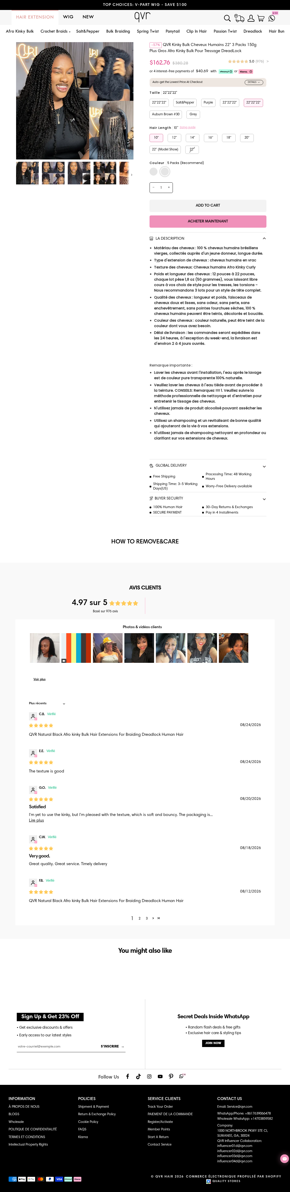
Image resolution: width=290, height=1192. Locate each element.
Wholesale (16, 1122)
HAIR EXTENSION (35, 17)
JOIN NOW (213, 1043)
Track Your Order (160, 1107)
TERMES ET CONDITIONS (27, 1137)
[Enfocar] (25, 151)
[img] (248, 61)
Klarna (83, 1137)
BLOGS (14, 1114)
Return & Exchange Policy (97, 1114)
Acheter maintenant (208, 222)
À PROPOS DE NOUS (24, 1107)
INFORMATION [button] (22, 1099)
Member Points (159, 1129)
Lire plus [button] (36, 821)
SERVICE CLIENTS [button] (164, 1099)
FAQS (82, 1129)
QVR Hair (164, 1176)
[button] (55, 31)
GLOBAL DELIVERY (171, 466)
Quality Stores (227, 1181)
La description (169, 239)
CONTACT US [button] (229, 1099)
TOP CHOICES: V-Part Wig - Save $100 (145, 5)
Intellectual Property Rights (28, 1144)
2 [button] (139, 918)
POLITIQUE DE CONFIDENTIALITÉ (33, 1129)
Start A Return (158, 1137)
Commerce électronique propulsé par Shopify (233, 1176)
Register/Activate (160, 1122)
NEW (88, 17)
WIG (68, 17)
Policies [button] (87, 1099)
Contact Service (160, 1144)
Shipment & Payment (93, 1107)
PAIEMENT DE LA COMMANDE (170, 1114)
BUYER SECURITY (169, 499)
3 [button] (147, 918)
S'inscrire (112, 1046)
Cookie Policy (88, 1122)
